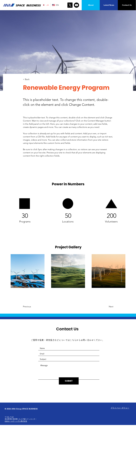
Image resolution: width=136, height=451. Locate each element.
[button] (32, 79)
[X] (70, 5)
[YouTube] (76, 5)
